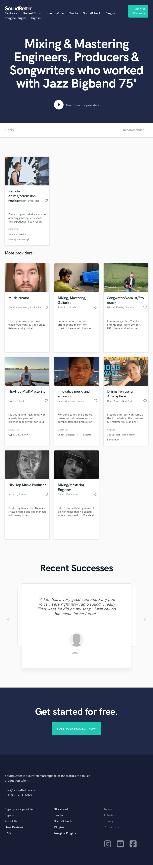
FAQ (8, 833)
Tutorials (110, 815)
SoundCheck (92, 13)
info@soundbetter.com (21, 790)
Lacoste (87, 434)
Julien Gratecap (66, 434)
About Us (11, 821)
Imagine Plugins (15, 18)
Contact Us (111, 827)
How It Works (55, 13)
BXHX (25, 434)
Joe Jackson (114, 434)
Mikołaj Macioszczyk (18, 239)
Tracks (73, 13)
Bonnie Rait (113, 439)
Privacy (109, 821)
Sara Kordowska (17, 234)
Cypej (11, 434)
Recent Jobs (32, 13)
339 (18, 434)
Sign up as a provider (19, 809)
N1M (78, 434)
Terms (108, 809)
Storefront (61, 809)
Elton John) (128, 434)
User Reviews (14, 827)
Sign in (36, 18)
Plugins (111, 13)
